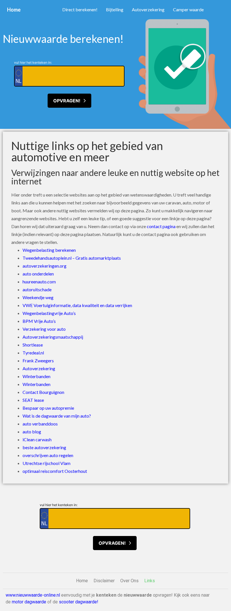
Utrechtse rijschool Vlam (46, 463)
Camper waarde (188, 9)
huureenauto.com (39, 281)
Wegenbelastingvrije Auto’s (49, 313)
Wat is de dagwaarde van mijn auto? (57, 415)
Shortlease (33, 344)
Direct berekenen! (79, 9)
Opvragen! (68, 100)
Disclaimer (104, 580)
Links (149, 580)
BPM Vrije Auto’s (39, 321)
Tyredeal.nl (33, 352)
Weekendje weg (38, 297)
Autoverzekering (148, 9)
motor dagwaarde (29, 602)
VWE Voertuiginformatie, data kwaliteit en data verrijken (77, 305)
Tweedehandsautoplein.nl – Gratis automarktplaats (72, 258)
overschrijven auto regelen (48, 455)
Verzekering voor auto (44, 329)
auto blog (32, 431)
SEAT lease (33, 400)
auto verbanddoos (40, 423)
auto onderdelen (38, 273)
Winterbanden (36, 376)
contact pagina (161, 226)
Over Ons (129, 580)
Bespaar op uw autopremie (48, 408)
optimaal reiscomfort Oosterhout (55, 471)
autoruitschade (37, 289)
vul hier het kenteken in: (33, 62)
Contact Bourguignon (43, 392)
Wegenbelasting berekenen (49, 250)
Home (14, 9)
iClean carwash (37, 439)
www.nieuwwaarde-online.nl (33, 595)
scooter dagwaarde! (78, 602)
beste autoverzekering (44, 447)
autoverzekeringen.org (44, 265)
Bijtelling (114, 9)
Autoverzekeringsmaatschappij (53, 336)
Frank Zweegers (38, 360)
